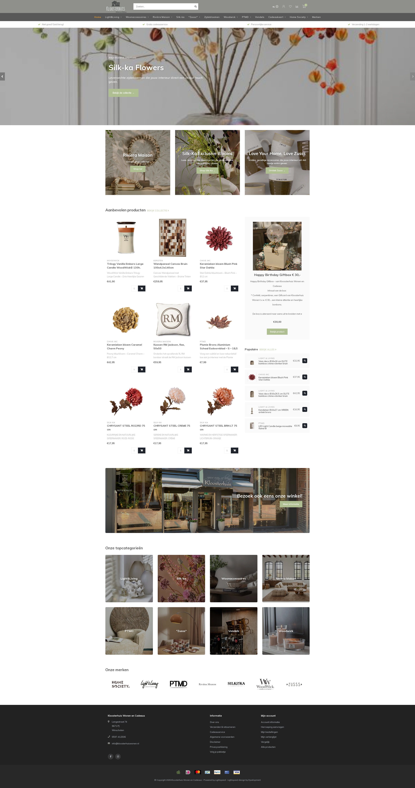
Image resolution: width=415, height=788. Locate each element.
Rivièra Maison (161, 17)
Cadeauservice (217, 732)
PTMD (245, 17)
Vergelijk (265, 742)
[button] (2, 76)
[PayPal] (217, 772)
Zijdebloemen (212, 17)
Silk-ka (180, 17)
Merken (316, 17)
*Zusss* (193, 17)
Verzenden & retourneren (222, 727)
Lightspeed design (236, 780)
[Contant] (178, 772)
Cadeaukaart (275, 17)
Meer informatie (291, 504)
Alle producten (268, 747)
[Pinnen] (227, 772)
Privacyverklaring (218, 747)
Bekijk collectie (157, 210)
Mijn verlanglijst (268, 737)
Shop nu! (117, 90)
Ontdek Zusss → (277, 170)
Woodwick (230, 17)
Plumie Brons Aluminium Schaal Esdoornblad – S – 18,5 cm (219, 348)
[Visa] (237, 772)
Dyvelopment (254, 780)
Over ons (214, 722)
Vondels (259, 17)
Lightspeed (220, 780)
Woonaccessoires (136, 17)
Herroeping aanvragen (272, 727)
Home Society (298, 17)
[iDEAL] (188, 772)
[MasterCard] (198, 772)
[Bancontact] (207, 772)
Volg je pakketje (218, 751)
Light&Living (112, 17)
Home (97, 17)
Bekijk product (277, 331)
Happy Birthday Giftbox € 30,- (277, 275)
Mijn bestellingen (269, 732)
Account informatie (270, 722)
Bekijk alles (267, 349)
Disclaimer (215, 742)
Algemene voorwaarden (222, 737)
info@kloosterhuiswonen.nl (125, 743)
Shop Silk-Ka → (207, 170)
